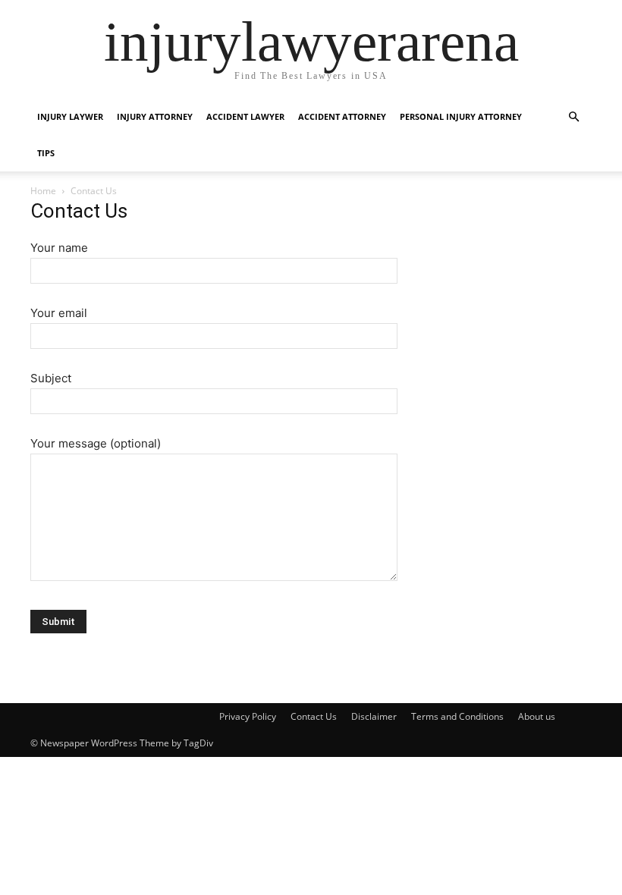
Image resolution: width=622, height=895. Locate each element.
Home (43, 190)
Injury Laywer (70, 116)
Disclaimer (374, 716)
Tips (46, 153)
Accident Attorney (342, 116)
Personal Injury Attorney (461, 116)
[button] (573, 117)
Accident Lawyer (245, 116)
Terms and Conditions (457, 716)
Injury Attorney (155, 116)
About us (536, 716)
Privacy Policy (247, 716)
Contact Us (314, 716)
